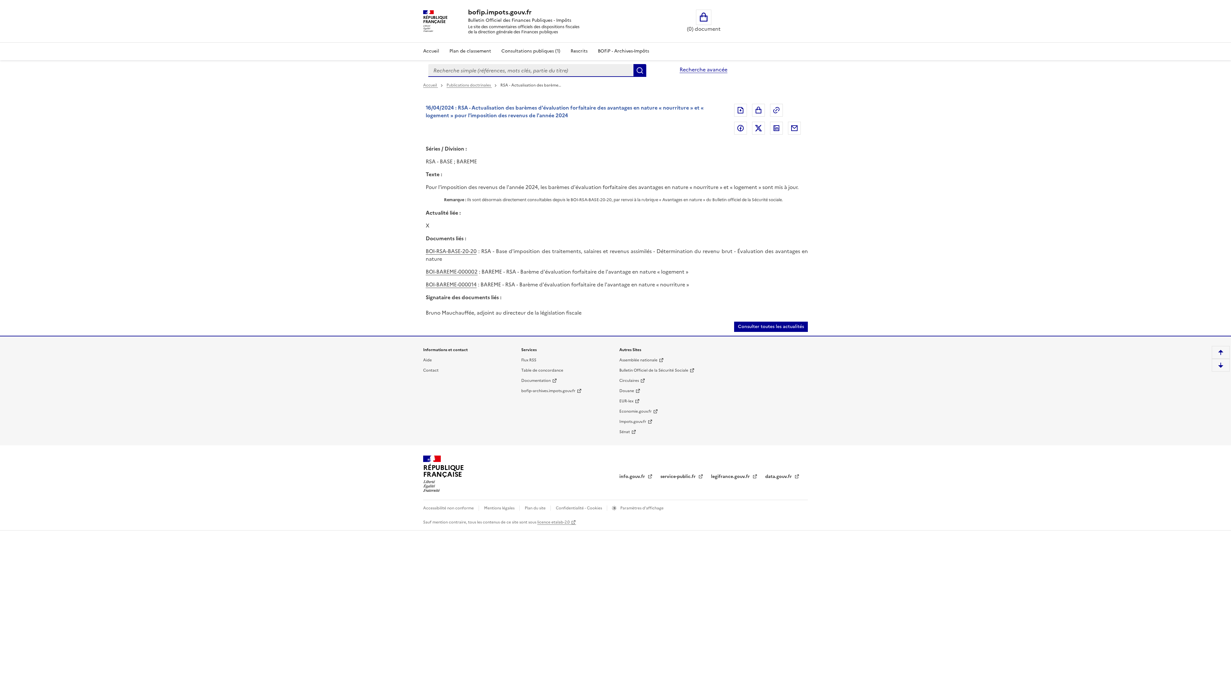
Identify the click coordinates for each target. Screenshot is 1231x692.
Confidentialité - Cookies (579, 508)
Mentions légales (499, 508)
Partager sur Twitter (758, 128)
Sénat (624, 432)
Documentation (536, 380)
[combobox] (530, 70)
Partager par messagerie (794, 128)
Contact (431, 370)
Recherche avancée (703, 69)
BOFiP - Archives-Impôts (623, 51)
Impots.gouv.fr (632, 421)
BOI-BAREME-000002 (452, 272)
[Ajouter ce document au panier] (758, 110)
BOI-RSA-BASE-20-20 (451, 251)
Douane (626, 391)
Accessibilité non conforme (449, 508)
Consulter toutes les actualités (771, 326)
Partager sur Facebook (740, 128)
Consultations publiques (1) (530, 51)
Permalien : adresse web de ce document (776, 110)
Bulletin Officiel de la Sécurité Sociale (653, 370)
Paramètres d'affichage (641, 508)
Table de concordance (542, 370)
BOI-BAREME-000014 (451, 284)
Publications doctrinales (469, 85)
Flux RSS (528, 360)
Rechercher (639, 70)
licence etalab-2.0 (553, 522)
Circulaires (629, 380)
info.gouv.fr (632, 476)
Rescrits (579, 51)
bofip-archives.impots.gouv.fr (548, 391)
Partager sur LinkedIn (776, 128)
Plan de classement (470, 51)
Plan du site (536, 508)
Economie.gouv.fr (635, 411)
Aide (427, 360)
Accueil (431, 51)
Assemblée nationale (638, 360)
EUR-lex (626, 401)
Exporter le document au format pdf (740, 110)
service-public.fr (678, 476)
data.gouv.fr (779, 476)
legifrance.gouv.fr (731, 476)
